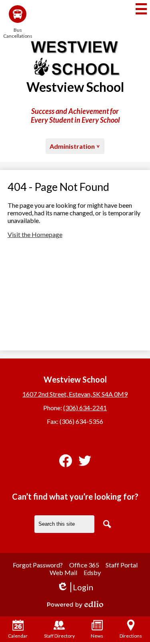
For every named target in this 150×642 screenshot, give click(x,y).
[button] (75, 146)
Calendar (18, 636)
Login (75, 587)
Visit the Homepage (35, 234)
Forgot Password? (38, 565)
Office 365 (84, 565)
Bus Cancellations (17, 33)
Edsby (92, 572)
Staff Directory (59, 636)
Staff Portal (122, 565)
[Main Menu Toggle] (141, 9)
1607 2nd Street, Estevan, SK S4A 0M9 (75, 394)
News (97, 636)
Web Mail (63, 572)
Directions (131, 636)
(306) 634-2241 (85, 407)
